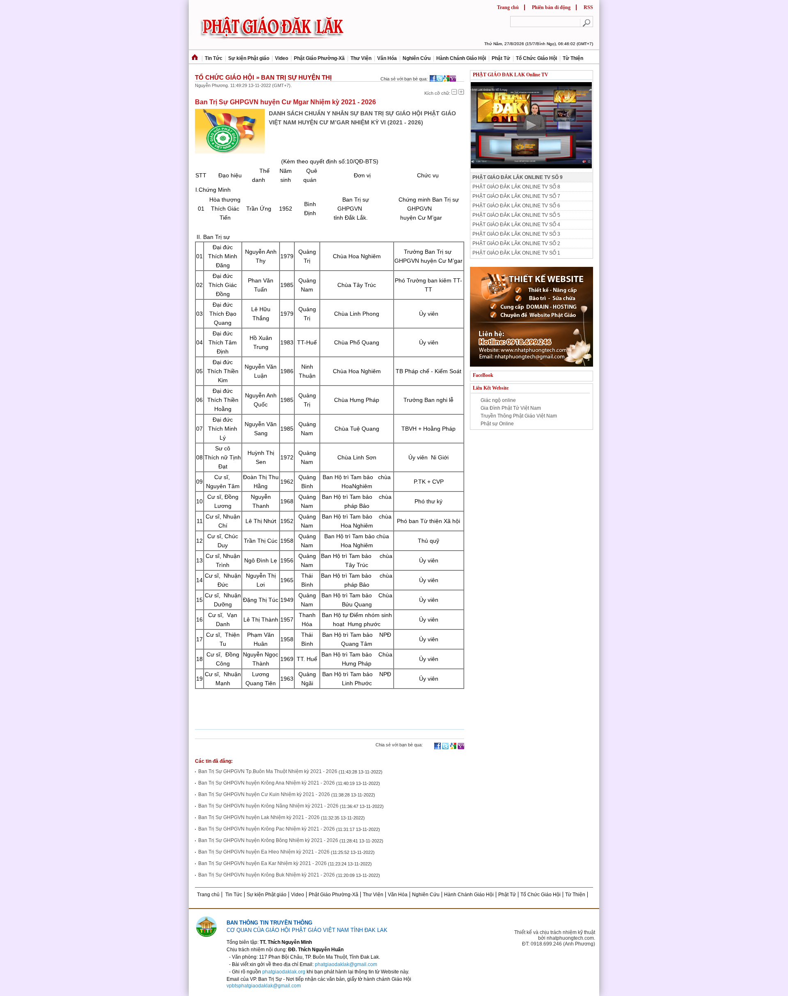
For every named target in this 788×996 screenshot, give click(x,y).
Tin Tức (213, 58)
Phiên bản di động (551, 7)
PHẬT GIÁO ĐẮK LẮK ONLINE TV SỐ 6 (516, 206)
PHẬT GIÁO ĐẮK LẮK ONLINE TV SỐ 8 (516, 187)
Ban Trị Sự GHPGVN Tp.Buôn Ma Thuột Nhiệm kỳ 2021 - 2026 (267, 771)
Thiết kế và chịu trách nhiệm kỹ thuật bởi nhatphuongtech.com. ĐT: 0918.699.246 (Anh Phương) (554, 938)
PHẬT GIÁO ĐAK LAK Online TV (510, 75)
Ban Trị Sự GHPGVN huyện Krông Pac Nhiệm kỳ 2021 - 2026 (266, 829)
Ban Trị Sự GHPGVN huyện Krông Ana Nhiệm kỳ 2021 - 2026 (266, 783)
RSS (588, 7)
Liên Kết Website (491, 388)
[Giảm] (454, 92)
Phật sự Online (497, 424)
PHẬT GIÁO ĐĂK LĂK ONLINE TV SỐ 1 (516, 253)
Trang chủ (508, 7)
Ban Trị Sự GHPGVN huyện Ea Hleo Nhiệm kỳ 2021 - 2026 (264, 852)
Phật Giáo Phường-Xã (319, 58)
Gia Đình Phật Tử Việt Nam (511, 408)
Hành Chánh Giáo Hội (461, 58)
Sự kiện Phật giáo (248, 58)
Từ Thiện (573, 58)
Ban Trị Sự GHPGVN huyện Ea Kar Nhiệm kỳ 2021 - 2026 (262, 863)
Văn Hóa (387, 58)
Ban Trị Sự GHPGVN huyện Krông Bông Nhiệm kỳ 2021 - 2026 (268, 840)
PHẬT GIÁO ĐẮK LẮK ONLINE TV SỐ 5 (516, 215)
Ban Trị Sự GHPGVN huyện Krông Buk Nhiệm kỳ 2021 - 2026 (266, 875)
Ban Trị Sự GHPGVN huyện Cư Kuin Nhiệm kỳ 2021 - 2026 (264, 794)
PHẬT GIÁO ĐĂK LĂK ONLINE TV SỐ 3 (516, 234)
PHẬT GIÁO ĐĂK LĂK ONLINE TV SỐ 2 (516, 243)
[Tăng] (461, 92)
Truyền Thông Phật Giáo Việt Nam (519, 416)
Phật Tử (501, 58)
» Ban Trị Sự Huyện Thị (294, 77)
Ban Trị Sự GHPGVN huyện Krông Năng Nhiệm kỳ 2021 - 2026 (268, 806)
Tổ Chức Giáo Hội (536, 58)
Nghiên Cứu (417, 58)
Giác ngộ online (498, 400)
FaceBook (483, 375)
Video (281, 58)
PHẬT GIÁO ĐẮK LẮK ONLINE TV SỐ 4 (516, 224)
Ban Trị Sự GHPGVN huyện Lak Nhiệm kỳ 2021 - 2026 (259, 817)
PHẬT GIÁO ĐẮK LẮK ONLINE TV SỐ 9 (517, 177)
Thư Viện (360, 58)
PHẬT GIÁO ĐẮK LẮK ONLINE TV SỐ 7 (516, 196)
